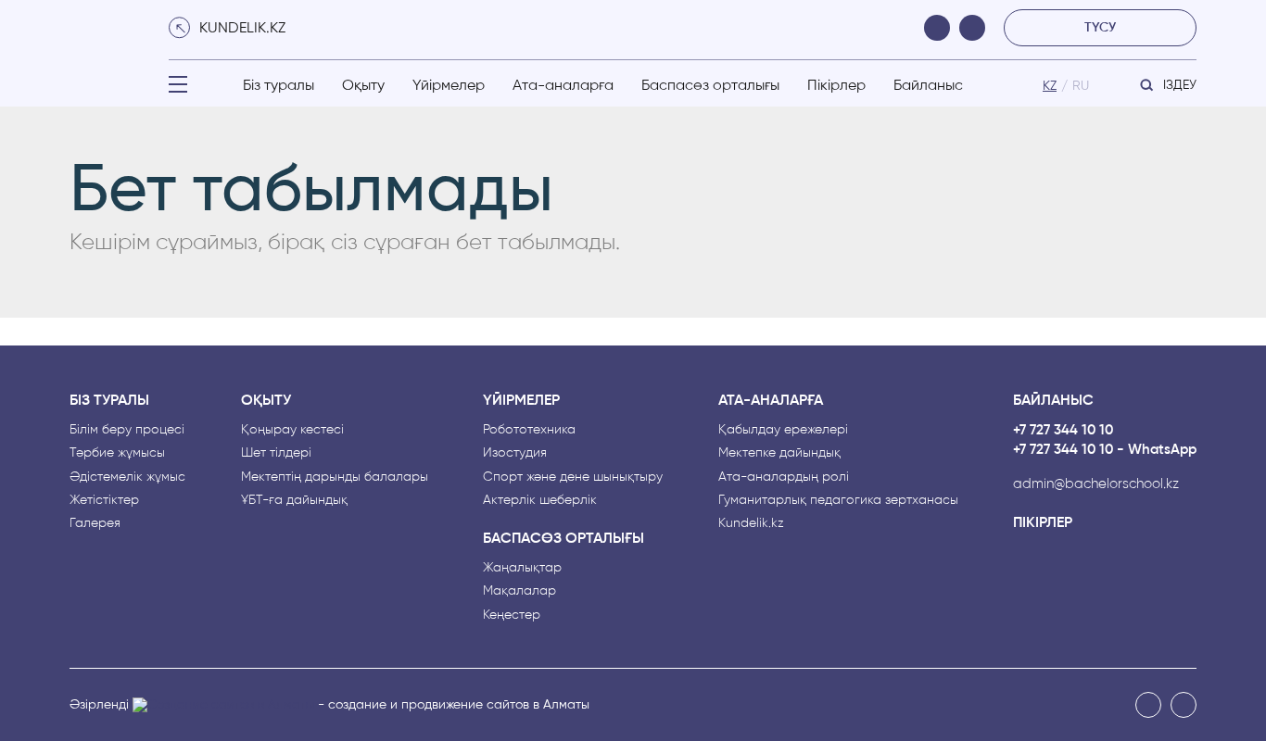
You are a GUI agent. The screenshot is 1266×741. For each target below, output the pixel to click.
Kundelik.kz (751, 523)
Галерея (95, 523)
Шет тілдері (276, 452)
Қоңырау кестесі (292, 429)
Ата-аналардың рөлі (783, 476)
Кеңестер (511, 614)
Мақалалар (519, 590)
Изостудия (515, 452)
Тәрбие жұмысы (117, 452)
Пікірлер (836, 85)
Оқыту (363, 85)
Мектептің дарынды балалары (334, 476)
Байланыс (928, 85)
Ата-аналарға (563, 85)
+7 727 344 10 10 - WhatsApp (1104, 450)
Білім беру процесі (127, 429)
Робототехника (529, 429)
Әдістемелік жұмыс (127, 476)
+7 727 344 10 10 (1063, 430)
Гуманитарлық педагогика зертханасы (838, 500)
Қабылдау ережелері (783, 429)
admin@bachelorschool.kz (1096, 484)
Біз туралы (278, 85)
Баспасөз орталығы (710, 85)
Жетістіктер (104, 500)
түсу (1100, 27)
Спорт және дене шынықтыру (573, 476)
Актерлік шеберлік (540, 500)
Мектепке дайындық (779, 452)
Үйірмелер (448, 85)
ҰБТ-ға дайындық (294, 500)
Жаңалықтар (522, 567)
